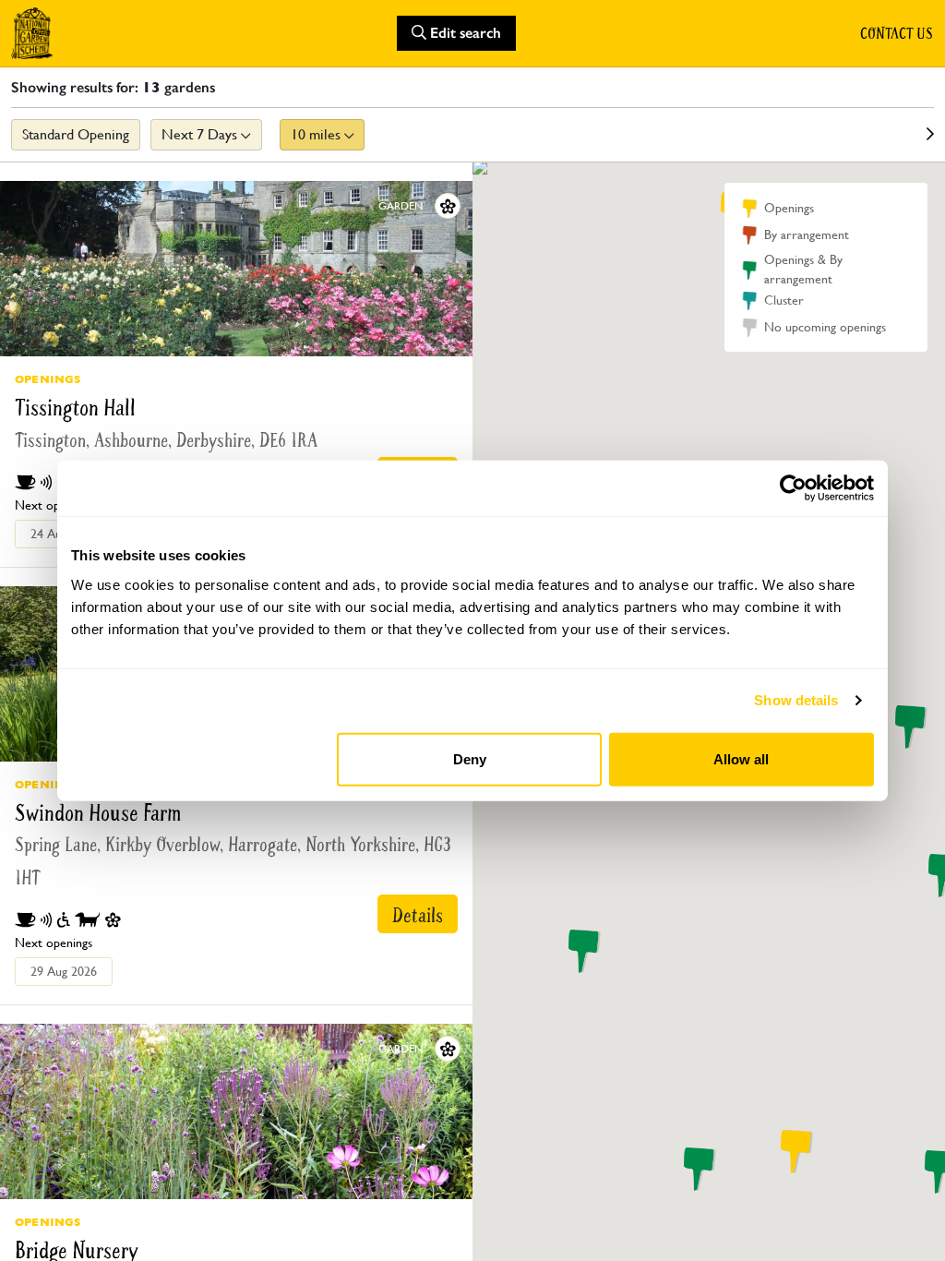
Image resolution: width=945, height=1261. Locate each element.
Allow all (741, 758)
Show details (796, 700)
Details (417, 915)
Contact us (896, 33)
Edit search (463, 33)
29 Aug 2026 (63, 971)
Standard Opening (75, 134)
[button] (580, 951)
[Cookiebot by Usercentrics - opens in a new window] (793, 488)
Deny (469, 758)
